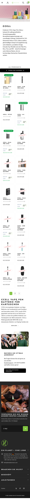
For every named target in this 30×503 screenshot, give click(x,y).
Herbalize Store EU (12, 495)
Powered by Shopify (20, 495)
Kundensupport (8, 363)
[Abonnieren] (25, 428)
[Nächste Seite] (19, 293)
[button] (2, 3)
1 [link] (10, 293)
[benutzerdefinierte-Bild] (4, 446)
